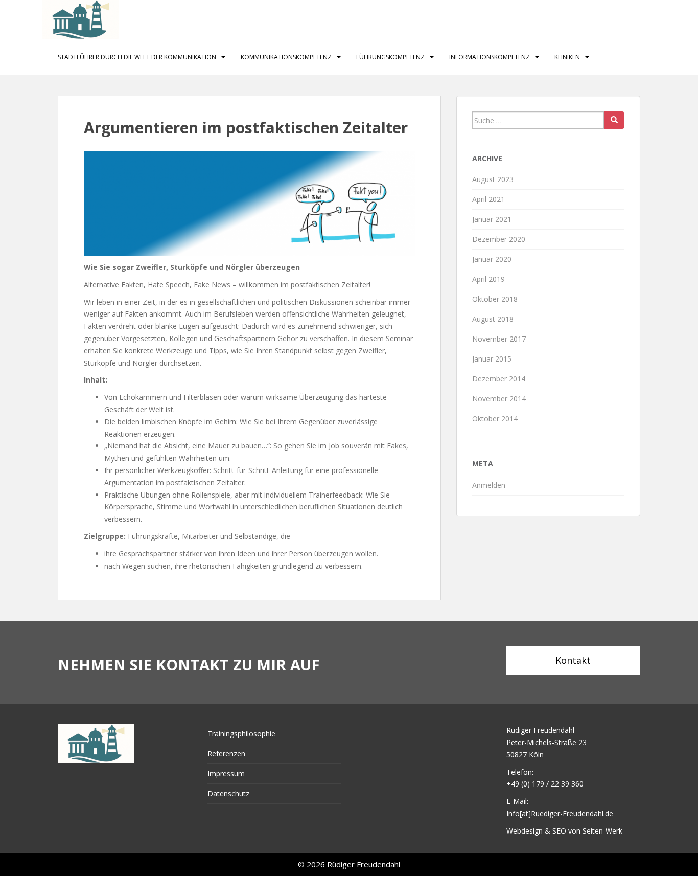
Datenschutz (228, 793)
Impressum (226, 773)
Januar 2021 (491, 219)
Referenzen (226, 753)
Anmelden (488, 485)
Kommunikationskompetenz (286, 57)
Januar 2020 (491, 259)
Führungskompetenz (390, 57)
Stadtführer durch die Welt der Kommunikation (137, 57)
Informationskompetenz (489, 57)
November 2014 (499, 398)
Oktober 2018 (495, 299)
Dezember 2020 (498, 239)
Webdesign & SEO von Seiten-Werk (564, 831)
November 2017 (499, 339)
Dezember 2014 (498, 379)
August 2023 (493, 179)
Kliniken (567, 57)
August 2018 (493, 319)
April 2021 (488, 199)
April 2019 (488, 279)
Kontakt (573, 660)
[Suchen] (614, 120)
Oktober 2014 (495, 418)
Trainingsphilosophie (241, 733)
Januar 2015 (491, 359)
